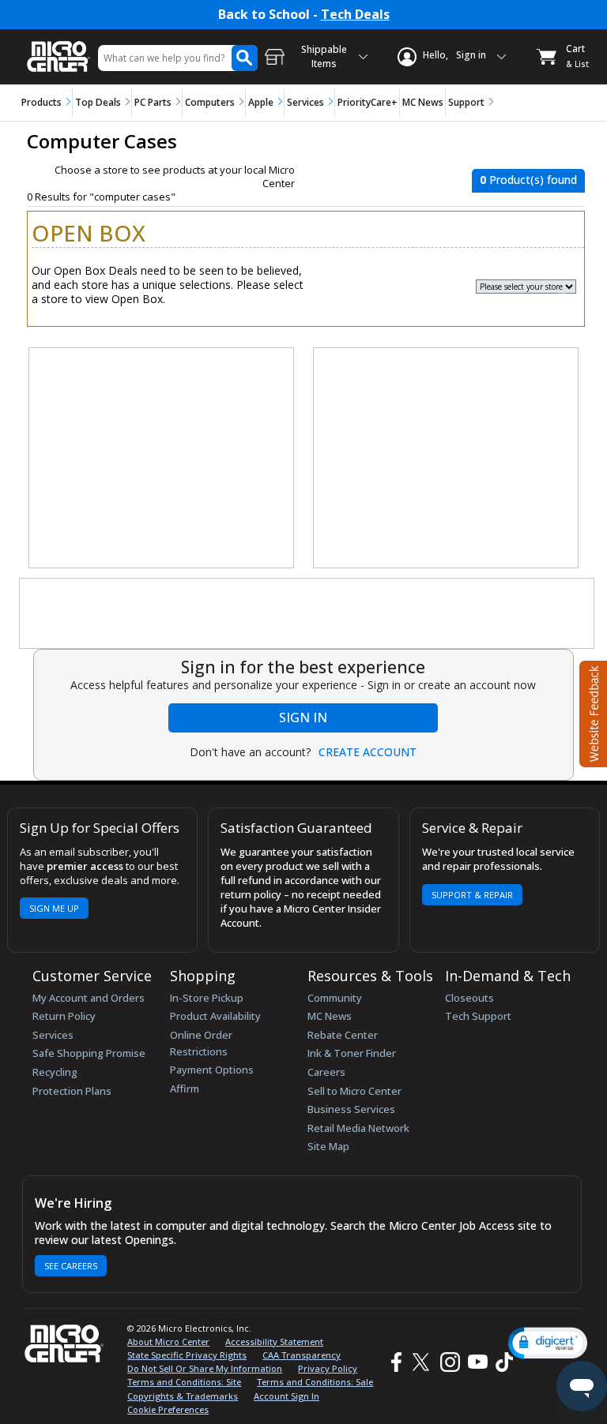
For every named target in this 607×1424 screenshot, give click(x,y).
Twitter (423, 1362)
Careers (326, 1072)
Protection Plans (71, 1091)
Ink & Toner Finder (351, 1053)
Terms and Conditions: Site (184, 1382)
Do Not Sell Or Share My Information (204, 1368)
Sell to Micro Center (354, 1091)
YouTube (477, 1362)
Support (466, 102)
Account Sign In (286, 1396)
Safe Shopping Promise (88, 1053)
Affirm (184, 1088)
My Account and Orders (88, 998)
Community (334, 998)
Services (305, 102)
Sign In (303, 717)
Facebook (394, 1362)
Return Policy (64, 1016)
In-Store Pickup (206, 998)
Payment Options (212, 1069)
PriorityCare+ (367, 102)
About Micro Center (168, 1341)
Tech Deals (355, 14)
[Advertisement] (162, 458)
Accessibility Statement (274, 1341)
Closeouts (469, 998)
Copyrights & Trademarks (182, 1396)
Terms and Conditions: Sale (315, 1382)
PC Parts (153, 102)
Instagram (449, 1362)
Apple (260, 102)
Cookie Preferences (168, 1409)
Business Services (351, 1109)
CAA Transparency (301, 1355)
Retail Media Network (358, 1128)
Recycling (54, 1072)
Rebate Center (342, 1035)
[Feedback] (591, 712)
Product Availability (215, 1016)
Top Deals (98, 102)
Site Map (328, 1146)
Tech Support (478, 1016)
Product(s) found (528, 179)
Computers (210, 102)
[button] (547, 1343)
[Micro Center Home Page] (58, 48)
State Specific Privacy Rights (187, 1355)
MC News (422, 102)
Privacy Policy (327, 1368)
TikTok (501, 1362)
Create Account (368, 752)
